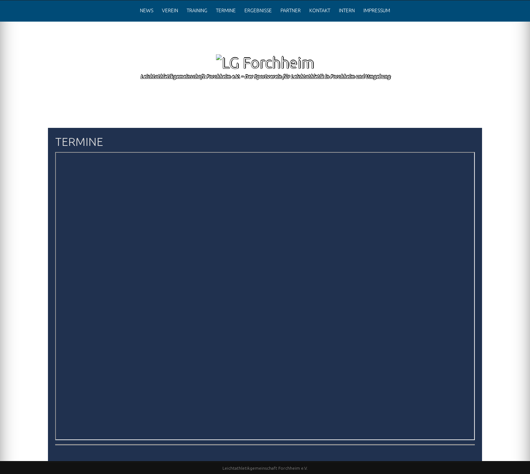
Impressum (376, 10)
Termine (226, 10)
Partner (291, 10)
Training (197, 10)
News (146, 10)
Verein (170, 10)
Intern (347, 10)
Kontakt (319, 10)
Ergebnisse (258, 10)
